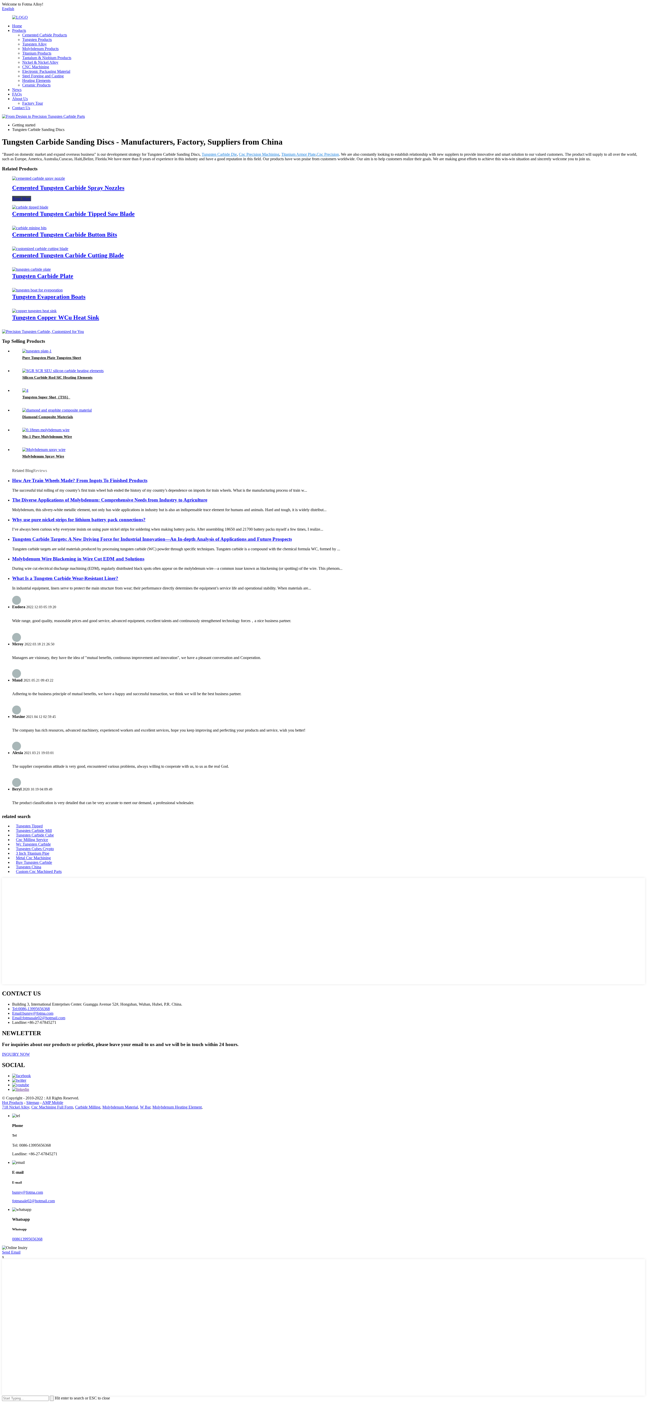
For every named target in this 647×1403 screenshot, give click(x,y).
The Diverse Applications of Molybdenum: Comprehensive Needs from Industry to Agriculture (109, 500)
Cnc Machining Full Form (52, 1107)
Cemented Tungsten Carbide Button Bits (64, 234)
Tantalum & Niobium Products (46, 58)
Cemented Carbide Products (44, 35)
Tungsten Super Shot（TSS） (46, 397)
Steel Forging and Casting (43, 76)
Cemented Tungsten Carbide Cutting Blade (68, 255)
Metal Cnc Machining (33, 858)
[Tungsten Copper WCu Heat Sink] (34, 311)
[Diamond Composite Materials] (57, 410)
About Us (20, 99)
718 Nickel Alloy (15, 1107)
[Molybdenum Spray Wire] (43, 449)
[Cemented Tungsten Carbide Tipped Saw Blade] (30, 207)
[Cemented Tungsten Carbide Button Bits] (29, 228)
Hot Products (12, 1102)
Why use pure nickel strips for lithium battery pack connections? (79, 519)
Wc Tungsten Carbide (33, 844)
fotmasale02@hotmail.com (33, 1201)
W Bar (145, 1107)
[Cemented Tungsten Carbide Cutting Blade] (40, 248)
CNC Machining (35, 67)
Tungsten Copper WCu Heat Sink (55, 317)
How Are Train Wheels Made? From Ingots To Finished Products (79, 480)
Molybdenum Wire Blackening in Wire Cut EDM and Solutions (78, 558)
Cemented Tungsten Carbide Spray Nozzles (68, 188)
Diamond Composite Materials (47, 417)
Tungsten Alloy (34, 44)
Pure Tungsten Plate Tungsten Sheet (51, 358)
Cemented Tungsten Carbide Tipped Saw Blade (73, 214)
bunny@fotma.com (27, 1192)
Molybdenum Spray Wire (43, 456)
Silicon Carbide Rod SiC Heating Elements (57, 377)
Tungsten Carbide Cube (35, 835)
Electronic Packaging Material (46, 71)
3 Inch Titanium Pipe (32, 853)
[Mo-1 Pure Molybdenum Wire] (46, 430)
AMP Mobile (52, 1102)
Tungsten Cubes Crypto (35, 849)
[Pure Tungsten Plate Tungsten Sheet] (37, 351)
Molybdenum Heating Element (177, 1107)
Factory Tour (32, 103)
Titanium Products (36, 53)
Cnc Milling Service (32, 840)
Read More (22, 198)
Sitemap (32, 1102)
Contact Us (21, 108)
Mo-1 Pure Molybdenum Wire (47, 437)
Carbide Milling (87, 1107)
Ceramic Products (36, 85)
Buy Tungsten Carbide (34, 862)
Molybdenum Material (120, 1107)
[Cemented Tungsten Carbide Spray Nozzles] (38, 178)
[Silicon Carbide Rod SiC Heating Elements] (63, 371)
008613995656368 (27, 1239)
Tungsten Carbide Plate (42, 276)
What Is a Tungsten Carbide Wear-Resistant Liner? (65, 578)
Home (17, 26)
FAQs (17, 94)
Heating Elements (36, 80)
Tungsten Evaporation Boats (48, 296)
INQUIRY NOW (16, 1054)
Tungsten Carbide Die (219, 154)
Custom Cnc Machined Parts (39, 871)
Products (19, 30)
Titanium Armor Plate (298, 154)
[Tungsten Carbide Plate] (31, 269)
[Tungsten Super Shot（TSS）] (25, 390)
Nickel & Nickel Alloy (40, 62)
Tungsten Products (37, 39)
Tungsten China (28, 867)
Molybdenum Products (40, 49)
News (16, 89)
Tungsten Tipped (29, 826)
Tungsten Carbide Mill (34, 830)
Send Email (11, 1252)
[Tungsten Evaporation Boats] (37, 290)
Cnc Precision (328, 154)
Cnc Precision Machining (259, 154)
